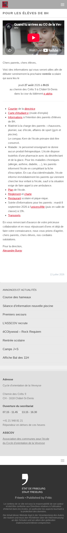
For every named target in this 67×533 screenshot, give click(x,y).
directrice (29, 108)
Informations (15, 117)
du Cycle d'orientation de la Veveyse (24, 442)
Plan (10, 189)
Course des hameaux (17, 297)
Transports (14, 215)
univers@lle (38, 206)
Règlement (14, 193)
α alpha (48, 93)
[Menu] (62, 4)
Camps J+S (10, 349)
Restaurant (14, 198)
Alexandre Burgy (12, 250)
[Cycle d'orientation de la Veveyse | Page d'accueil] (6, 4)
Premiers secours (14, 314)
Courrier (13, 108)
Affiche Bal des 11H (16, 357)
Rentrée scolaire (14, 340)
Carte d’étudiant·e (18, 112)
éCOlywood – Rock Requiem (22, 331)
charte (28, 193)
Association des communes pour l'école (26, 438)
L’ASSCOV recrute (15, 323)
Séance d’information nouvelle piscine (28, 306)
